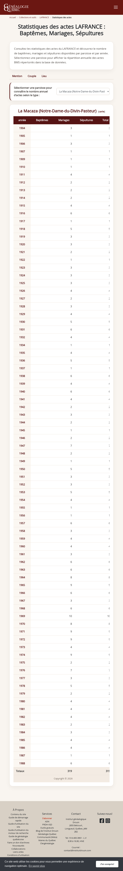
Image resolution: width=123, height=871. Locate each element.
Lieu (44, 76)
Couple (32, 76)
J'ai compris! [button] (107, 864)
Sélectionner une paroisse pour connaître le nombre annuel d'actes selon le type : (33, 91)
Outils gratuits (47, 827)
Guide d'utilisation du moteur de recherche (18, 832)
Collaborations (18, 848)
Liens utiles (18, 851)
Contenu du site (18, 814)
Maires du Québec (47, 840)
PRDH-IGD (47, 824)
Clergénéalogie (47, 843)
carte (101, 111)
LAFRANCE (44, 17)
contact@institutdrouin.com (77, 850)
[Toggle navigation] (116, 7)
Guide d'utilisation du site (18, 825)
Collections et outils (27, 17)
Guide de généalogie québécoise (18, 838)
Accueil (12, 17)
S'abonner (47, 818)
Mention (17, 76)
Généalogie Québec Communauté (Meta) (47, 836)
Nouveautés (18, 845)
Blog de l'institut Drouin (47, 830)
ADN (47, 821)
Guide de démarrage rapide (18, 819)
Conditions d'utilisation (18, 855)
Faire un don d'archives (18, 842)
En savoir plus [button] (37, 866)
